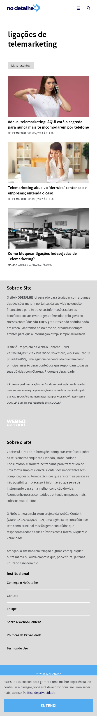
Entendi (48, 705)
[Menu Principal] (78, 8)
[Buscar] (88, 8)
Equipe (12, 609)
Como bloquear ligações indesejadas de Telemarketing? (42, 256)
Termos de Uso (17, 648)
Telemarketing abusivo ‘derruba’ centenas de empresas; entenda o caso (47, 190)
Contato (12, 596)
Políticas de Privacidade (24, 635)
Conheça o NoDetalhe (22, 582)
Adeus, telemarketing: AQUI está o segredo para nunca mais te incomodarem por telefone (48, 124)
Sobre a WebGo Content (24, 622)
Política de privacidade (39, 692)
